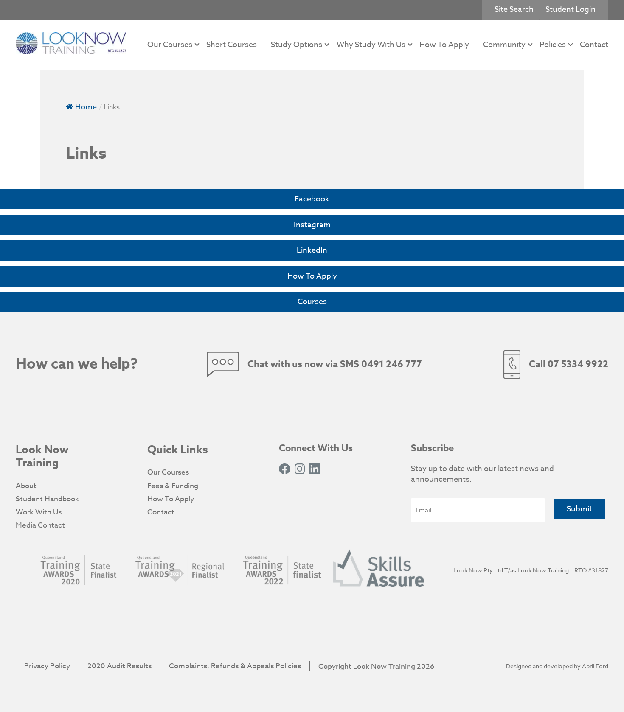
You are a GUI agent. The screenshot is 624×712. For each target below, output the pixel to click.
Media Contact (40, 525)
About (26, 485)
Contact (594, 44)
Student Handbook (47, 499)
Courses (312, 301)
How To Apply (444, 44)
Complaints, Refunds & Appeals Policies (235, 666)
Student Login (570, 9)
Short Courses (231, 44)
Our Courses (168, 472)
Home (86, 107)
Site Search (514, 9)
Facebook (312, 199)
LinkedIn (312, 250)
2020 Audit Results (119, 666)
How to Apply (312, 276)
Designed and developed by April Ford (557, 666)
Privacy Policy (47, 666)
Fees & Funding (172, 485)
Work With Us (39, 512)
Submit (579, 509)
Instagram (312, 225)
